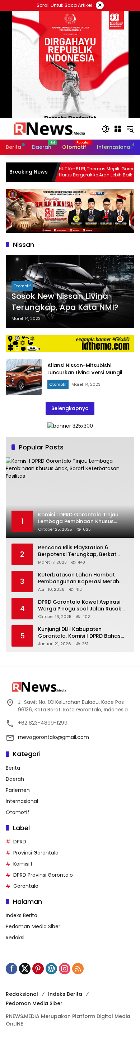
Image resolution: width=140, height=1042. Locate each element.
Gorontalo (25, 886)
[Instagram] (64, 968)
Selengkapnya (70, 408)
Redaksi (15, 937)
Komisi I (22, 863)
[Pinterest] (38, 968)
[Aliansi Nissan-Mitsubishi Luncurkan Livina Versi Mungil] (24, 377)
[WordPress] (51, 968)
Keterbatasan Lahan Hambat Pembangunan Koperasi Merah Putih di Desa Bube (78, 578)
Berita (13, 767)
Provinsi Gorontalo (36, 852)
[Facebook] (11, 968)
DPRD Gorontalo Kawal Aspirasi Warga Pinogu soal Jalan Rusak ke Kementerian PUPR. (79, 606)
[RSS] (78, 968)
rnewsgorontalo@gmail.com (53, 737)
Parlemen (18, 790)
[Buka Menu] (117, 129)
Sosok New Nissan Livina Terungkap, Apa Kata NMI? (64, 302)
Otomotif (22, 286)
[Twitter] (25, 968)
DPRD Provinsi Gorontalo (43, 874)
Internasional (22, 801)
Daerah (15, 779)
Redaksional (22, 994)
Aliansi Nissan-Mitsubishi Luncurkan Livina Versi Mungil (84, 369)
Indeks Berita (21, 915)
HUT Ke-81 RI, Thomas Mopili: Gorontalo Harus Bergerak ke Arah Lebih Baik (84, 172)
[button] (105, 129)
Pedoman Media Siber (33, 926)
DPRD (19, 841)
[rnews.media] (50, 128)
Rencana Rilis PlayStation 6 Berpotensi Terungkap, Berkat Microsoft (77, 551)
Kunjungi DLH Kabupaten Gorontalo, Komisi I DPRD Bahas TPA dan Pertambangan (79, 633)
